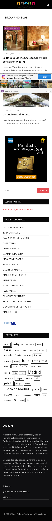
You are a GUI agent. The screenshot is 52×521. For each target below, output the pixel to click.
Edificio (18, 355)
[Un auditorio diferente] (26, 94)
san (44, 395)
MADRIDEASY (9, 280)
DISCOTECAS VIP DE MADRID (17, 307)
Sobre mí (7, 486)
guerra (32, 366)
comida (8, 355)
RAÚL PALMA (9, 291)
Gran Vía (23, 366)
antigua (18, 344)
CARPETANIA (9, 243)
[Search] (47, 5)
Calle (7, 350)
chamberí (32, 350)
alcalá (6, 344)
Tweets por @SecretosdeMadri (18, 209)
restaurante (26, 395)
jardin (15, 373)
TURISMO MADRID (12, 233)
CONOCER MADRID (12, 248)
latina (22, 373)
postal (35, 389)
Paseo (27, 384)
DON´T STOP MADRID (13, 227)
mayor (19, 378)
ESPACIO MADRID (11, 264)
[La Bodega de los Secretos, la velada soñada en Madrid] (26, 38)
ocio (37, 378)
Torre (22, 400)
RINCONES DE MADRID (14, 296)
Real (17, 395)
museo (29, 378)
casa (16, 350)
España (37, 355)
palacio (8, 383)
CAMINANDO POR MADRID (16, 238)
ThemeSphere (41, 514)
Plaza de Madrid (16, 389)
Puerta (8, 394)
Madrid (34, 372)
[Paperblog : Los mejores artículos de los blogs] (10, 325)
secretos (7, 400)
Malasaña (8, 378)
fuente (6, 366)
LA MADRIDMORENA (13, 254)
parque (19, 383)
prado (44, 390)
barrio (39, 345)
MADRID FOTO (10, 312)
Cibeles (42, 350)
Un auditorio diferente (16, 115)
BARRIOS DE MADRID (13, 285)
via (27, 400)
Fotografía (39, 361)
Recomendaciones (12, 28)
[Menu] (4, 5)
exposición (7, 361)
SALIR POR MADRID (12, 270)
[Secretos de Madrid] (26, 4)
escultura (27, 355)
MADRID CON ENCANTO (14, 275)
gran (14, 366)
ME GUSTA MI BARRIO (13, 259)
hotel (40, 366)
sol (15, 399)
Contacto (7, 497)
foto (25, 361)
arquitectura (30, 345)
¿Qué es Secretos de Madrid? (16, 491)
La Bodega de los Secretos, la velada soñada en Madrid (25, 60)
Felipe (16, 361)
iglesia (7, 373)
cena (24, 350)
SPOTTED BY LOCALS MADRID (17, 301)
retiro (37, 394)
